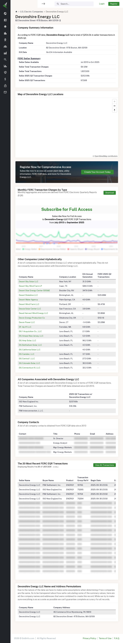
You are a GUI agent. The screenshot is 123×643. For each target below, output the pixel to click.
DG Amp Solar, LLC (27, 340)
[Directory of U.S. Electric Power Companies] (5, 46)
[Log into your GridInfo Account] (5, 86)
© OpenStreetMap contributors (105, 156)
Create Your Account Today (97, 172)
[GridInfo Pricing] (5, 79)
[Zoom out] (114, 106)
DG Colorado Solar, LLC (29, 363)
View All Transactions (104, 465)
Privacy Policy (89, 638)
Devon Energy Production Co (32, 318)
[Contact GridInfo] (5, 92)
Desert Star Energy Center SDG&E (34, 290)
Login (102, 4)
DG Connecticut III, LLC (29, 367)
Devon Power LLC (27, 322)
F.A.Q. (116, 638)
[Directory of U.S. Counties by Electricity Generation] (5, 27)
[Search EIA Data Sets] (5, 66)
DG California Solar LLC (29, 349)
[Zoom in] (114, 101)
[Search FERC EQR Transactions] (5, 59)
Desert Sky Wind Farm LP (30, 286)
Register (113, 4)
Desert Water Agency (28, 299)
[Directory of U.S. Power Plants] (5, 53)
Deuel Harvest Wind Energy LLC (33, 313)
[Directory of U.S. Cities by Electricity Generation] (5, 33)
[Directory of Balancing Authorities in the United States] (5, 40)
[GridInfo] (5, 5)
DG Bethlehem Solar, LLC (30, 345)
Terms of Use (105, 638)
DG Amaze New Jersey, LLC (31, 336)
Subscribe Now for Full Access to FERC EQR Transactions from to (66, 215)
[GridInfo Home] (16, 11)
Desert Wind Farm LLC (29, 304)
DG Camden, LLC (26, 354)
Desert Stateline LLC (28, 295)
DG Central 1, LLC (27, 358)
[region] (5, 319)
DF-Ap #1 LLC (25, 327)
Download (109, 193)
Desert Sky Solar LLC (28, 281)
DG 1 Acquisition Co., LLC (30, 331)
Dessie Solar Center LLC (30, 308)
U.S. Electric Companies (31, 11)
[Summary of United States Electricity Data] (5, 13)
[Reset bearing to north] (114, 110)
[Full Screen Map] (5, 72)
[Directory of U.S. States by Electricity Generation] (5, 20)
